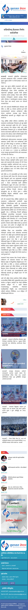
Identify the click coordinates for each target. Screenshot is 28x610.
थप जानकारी (4, 583)
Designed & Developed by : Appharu (22, 606)
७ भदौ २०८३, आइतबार (8, 20)
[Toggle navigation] (2, 23)
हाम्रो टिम (12, 583)
